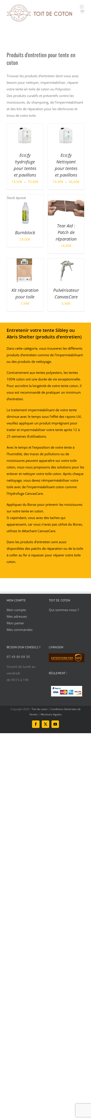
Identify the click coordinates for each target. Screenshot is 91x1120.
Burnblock (25, 233)
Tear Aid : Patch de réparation (66, 232)
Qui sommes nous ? (64, 610)
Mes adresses (17, 616)
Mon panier (15, 623)
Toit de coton (40, 709)
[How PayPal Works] (66, 689)
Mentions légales (51, 714)
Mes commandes (19, 629)
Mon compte (16, 610)
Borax (31, 504)
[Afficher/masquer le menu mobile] (82, 6)
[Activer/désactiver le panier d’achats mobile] (82, 11)
